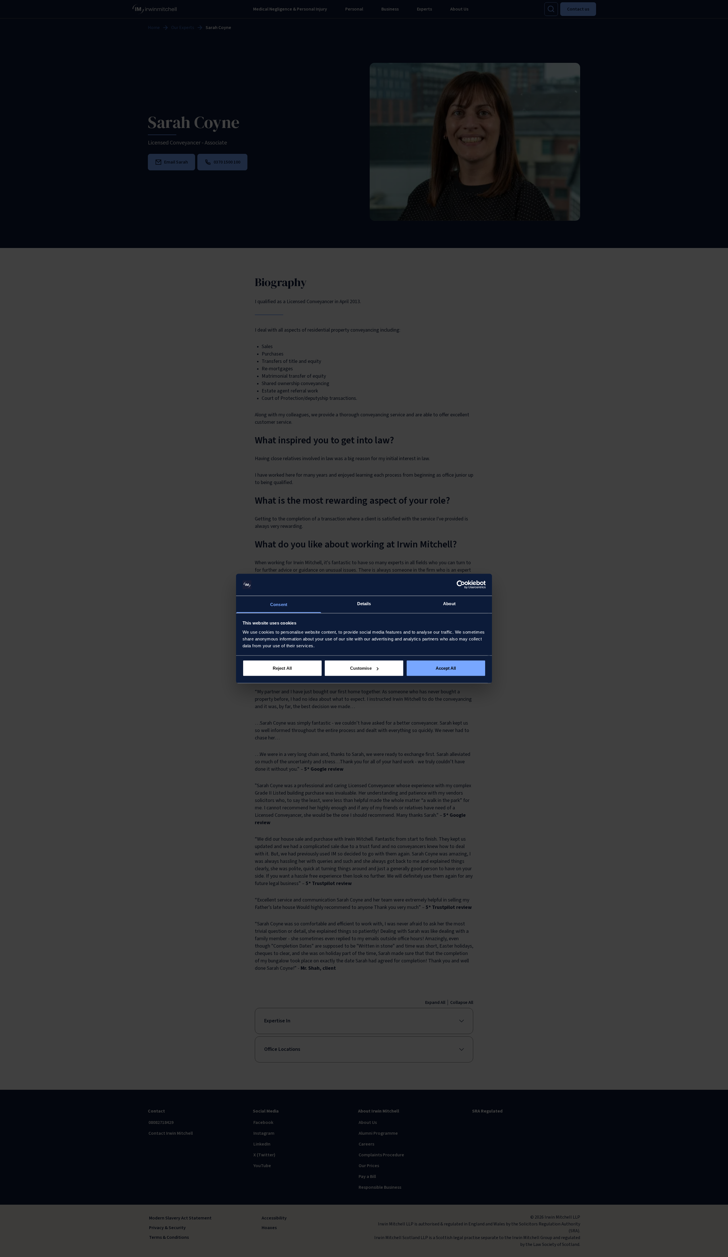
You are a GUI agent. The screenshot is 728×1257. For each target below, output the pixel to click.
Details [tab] (364, 603)
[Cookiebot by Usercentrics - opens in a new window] (461, 584)
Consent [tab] (278, 604)
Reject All (282, 668)
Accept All (446, 668)
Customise (361, 668)
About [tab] (449, 603)
